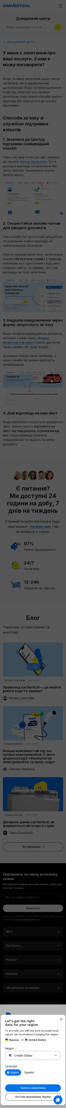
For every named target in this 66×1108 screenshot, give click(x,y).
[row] (13, 1072)
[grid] (32, 1072)
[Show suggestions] (56, 1055)
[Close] (61, 1019)
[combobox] (28, 1055)
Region (9, 1048)
